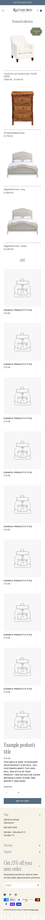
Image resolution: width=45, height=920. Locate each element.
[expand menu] (3, 10)
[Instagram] (15, 895)
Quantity (8, 786)
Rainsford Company (15, 910)
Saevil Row (34, 910)
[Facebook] (5, 895)
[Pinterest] (10, 895)
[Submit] (38, 885)
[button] (41, 10)
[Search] (37, 10)
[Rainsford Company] (22, 11)
